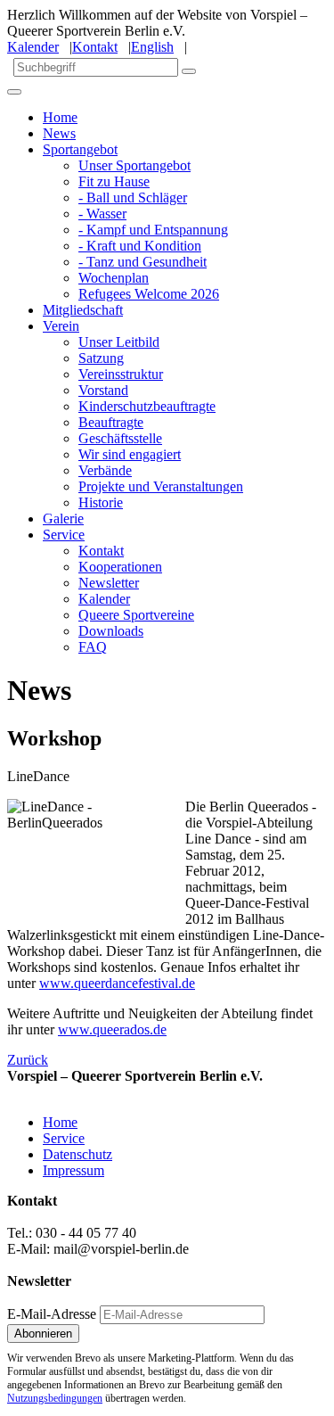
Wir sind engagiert (129, 454)
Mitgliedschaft (83, 309)
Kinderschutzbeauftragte (147, 406)
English (152, 46)
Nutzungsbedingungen (54, 1398)
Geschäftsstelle (120, 438)
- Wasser (102, 213)
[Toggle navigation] (14, 92)
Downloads (110, 630)
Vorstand (103, 390)
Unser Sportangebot (134, 165)
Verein (61, 325)
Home (60, 117)
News (59, 133)
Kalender (33, 46)
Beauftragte (110, 422)
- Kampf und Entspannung (153, 229)
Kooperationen (120, 566)
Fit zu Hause (114, 181)
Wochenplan (113, 277)
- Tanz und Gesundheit (142, 261)
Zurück (27, 1059)
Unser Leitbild (118, 342)
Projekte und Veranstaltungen (160, 486)
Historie (100, 502)
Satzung (101, 358)
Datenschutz (77, 1154)
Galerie (63, 518)
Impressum (73, 1170)
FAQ (92, 646)
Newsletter (108, 582)
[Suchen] (189, 71)
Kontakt (95, 46)
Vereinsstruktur (120, 374)
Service (64, 534)
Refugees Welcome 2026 (148, 293)
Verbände (105, 470)
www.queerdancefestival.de (117, 983)
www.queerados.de (112, 1029)
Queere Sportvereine (136, 614)
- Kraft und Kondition (139, 245)
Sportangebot (80, 149)
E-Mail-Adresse (51, 1313)
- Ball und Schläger (132, 197)
